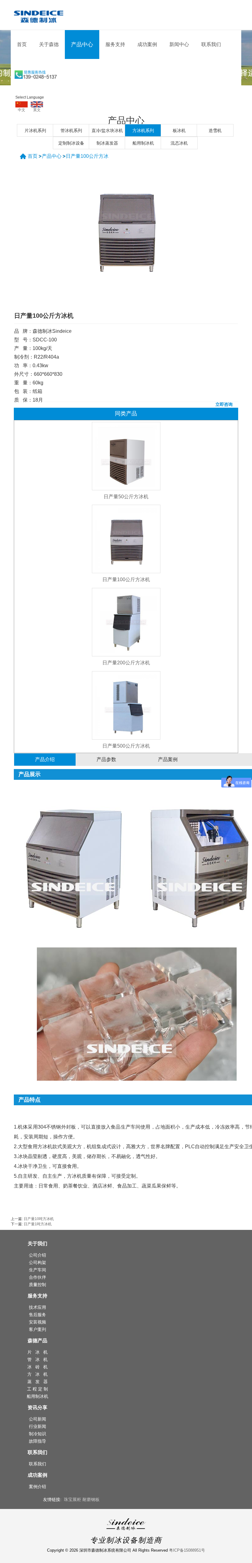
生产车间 (37, 1269)
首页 (22, 44)
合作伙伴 (37, 1277)
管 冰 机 (37, 1359)
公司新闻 (37, 1419)
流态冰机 (179, 143)
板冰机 (179, 130)
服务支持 (115, 44)
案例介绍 (37, 1486)
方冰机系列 (143, 130)
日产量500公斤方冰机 (126, 745)
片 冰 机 (37, 1352)
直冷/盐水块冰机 (107, 130)
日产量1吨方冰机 (38, 1224)
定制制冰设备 (71, 143)
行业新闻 (37, 1426)
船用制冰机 (143, 143)
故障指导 (37, 1441)
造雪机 (215, 130)
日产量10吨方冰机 (39, 1219)
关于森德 (49, 44)
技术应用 (37, 1307)
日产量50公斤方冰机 (126, 496)
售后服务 (37, 1314)
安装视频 (37, 1322)
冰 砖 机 (37, 1366)
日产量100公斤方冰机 (126, 579)
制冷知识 (37, 1433)
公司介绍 (37, 1255)
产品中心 (82, 44)
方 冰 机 (37, 1374)
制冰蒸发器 (107, 143)
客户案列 (37, 1329)
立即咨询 (224, 404)
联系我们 (211, 44)
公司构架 (37, 1262)
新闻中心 (179, 44)
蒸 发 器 (37, 1381)
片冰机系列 (35, 130)
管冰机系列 (71, 130)
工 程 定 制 (37, 1388)
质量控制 (37, 1284)
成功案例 (147, 44)
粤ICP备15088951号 (187, 1550)
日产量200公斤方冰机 (126, 662)
